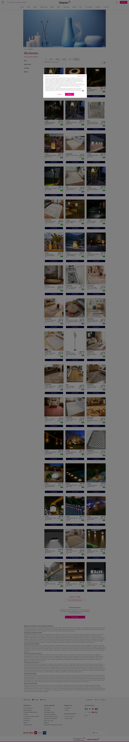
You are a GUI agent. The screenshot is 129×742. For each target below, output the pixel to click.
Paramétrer (60, 94)
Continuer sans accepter (81, 75)
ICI (83, 90)
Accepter (69, 94)
